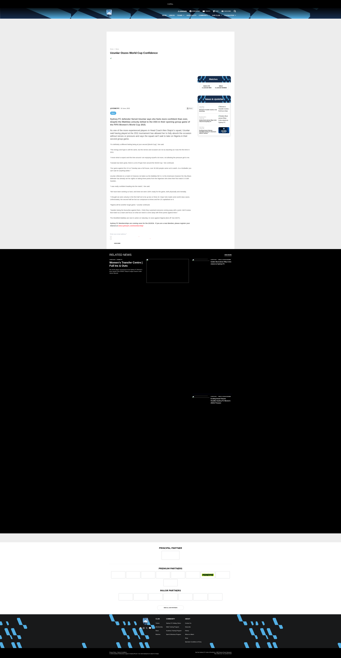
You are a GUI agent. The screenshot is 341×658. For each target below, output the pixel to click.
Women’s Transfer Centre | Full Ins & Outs (125, 264)
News (164, 15)
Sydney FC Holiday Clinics (173, 623)
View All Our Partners (170, 607)
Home (112, 49)
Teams (179, 15)
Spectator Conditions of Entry (193, 642)
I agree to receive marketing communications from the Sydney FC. (131, 239)
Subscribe (117, 243)
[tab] (206, 87)
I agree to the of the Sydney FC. (125, 237)
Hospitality (191, 15)
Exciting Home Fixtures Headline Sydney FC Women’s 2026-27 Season (207, 132)
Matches (158, 634)
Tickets (157, 623)
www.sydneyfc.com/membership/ (130, 226)
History (187, 630)
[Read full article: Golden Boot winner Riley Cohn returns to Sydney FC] (223, 119)
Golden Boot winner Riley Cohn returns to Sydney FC (208, 120)
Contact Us (188, 623)
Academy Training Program (174, 630)
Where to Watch (189, 634)
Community (203, 15)
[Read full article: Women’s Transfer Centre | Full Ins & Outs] (223, 109)
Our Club (216, 15)
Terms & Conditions (122, 652)
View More (228, 254)
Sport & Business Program (173, 634)
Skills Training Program (172, 627)
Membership (159, 627)
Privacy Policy (124, 237)
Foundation (229, 15)
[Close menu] (335, 652)
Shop (186, 638)
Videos (172, 15)
